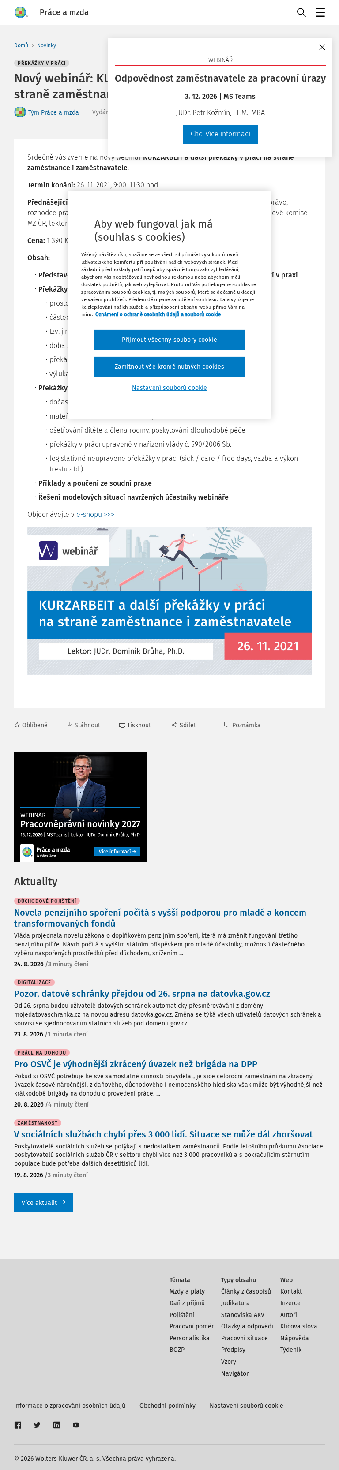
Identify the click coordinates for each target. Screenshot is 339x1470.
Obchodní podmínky (167, 1406)
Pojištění (182, 1315)
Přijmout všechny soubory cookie (169, 339)
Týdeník (290, 1350)
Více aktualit (39, 1203)
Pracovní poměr (192, 1326)
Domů (21, 45)
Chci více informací (220, 134)
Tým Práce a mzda (53, 112)
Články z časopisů (246, 1291)
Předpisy (233, 1350)
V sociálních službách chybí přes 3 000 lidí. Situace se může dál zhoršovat (163, 1134)
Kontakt (291, 1291)
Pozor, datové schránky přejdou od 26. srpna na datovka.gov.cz (142, 993)
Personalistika (190, 1338)
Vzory (228, 1361)
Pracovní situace (244, 1338)
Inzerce (290, 1303)
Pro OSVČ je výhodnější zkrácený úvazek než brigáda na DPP (135, 1064)
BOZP (177, 1350)
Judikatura (235, 1303)
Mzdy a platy (187, 1291)
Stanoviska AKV (242, 1315)
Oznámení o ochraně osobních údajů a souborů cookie (158, 314)
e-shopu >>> (95, 514)
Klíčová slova (298, 1326)
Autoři (288, 1315)
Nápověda (294, 1338)
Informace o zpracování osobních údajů (69, 1406)
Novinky (46, 45)
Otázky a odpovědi (247, 1326)
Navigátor (235, 1373)
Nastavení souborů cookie (246, 1406)
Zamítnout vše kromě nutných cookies (170, 366)
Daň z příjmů (187, 1303)
